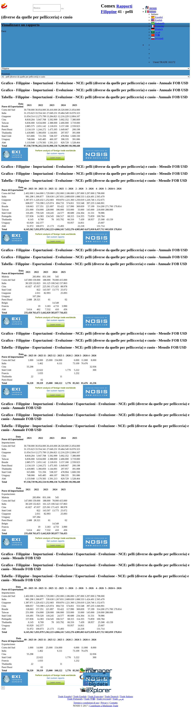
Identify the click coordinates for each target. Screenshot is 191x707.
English (158, 20)
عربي (157, 32)
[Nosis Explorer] (95, 692)
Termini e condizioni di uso (86, 702)
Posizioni (5, 74)
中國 (157, 35)
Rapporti (124, 6)
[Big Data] (95, 686)
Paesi (3, 31)
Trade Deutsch (111, 696)
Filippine (109, 11)
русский (158, 38)
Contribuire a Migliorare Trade (103, 705)
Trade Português (75, 699)
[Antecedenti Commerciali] (95, 673)
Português (159, 23)
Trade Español (65, 696)
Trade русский (104, 699)
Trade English (79, 696)
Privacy (104, 702)
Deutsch (158, 29)
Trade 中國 (89, 699)
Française (159, 26)
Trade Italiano (126, 696)
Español (158, 17)
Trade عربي (118, 699)
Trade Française (95, 696)
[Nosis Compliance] (95, 679)
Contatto (114, 702)
